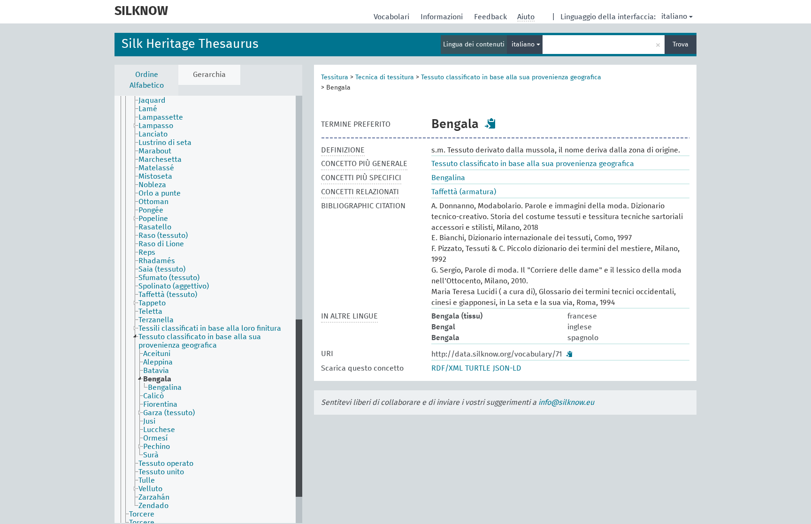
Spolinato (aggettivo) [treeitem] (173, 286)
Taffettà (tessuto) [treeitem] (167, 294)
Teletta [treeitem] (150, 311)
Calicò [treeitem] (153, 396)
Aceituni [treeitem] (156, 353)
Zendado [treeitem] (153, 505)
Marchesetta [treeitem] (160, 159)
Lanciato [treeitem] (153, 134)
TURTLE (477, 368)
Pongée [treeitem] (150, 210)
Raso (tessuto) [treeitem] (163, 235)
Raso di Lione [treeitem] (161, 244)
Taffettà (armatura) (463, 192)
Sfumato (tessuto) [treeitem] (168, 277)
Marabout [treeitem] (154, 151)
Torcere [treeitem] (141, 514)
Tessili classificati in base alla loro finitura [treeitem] (209, 328)
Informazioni (443, 17)
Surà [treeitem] (151, 455)
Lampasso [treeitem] (155, 125)
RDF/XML (447, 368)
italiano (674, 16)
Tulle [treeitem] (146, 480)
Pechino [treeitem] (156, 446)
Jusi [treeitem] (149, 421)
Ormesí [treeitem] (155, 438)
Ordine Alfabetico (147, 80)
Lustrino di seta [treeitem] (164, 142)
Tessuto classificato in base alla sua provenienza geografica (511, 77)
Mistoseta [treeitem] (155, 176)
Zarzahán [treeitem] (153, 497)
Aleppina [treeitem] (158, 362)
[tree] (208, 309)
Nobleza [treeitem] (152, 185)
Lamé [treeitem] (147, 109)
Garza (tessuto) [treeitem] (169, 413)
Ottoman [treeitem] (153, 201)
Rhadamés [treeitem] (156, 261)
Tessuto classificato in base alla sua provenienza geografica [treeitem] (199, 341)
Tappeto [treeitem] (152, 303)
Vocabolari (392, 17)
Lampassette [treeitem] (160, 117)
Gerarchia (209, 74)
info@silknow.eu (566, 402)
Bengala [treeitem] (157, 379)
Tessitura (334, 77)
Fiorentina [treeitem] (160, 404)
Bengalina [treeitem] (165, 387)
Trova (681, 44)
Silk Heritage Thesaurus (190, 44)
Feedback (491, 17)
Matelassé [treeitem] (156, 168)
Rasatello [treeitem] (154, 227)
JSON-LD (507, 368)
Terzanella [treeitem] (156, 320)
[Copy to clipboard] (490, 123)
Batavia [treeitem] (156, 370)
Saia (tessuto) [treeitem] (161, 269)
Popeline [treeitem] (153, 218)
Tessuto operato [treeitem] (165, 463)
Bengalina (448, 178)
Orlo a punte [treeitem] (159, 193)
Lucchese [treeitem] (159, 429)
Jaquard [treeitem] (152, 100)
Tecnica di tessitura (384, 77)
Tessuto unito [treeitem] (161, 472)
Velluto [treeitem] (150, 489)
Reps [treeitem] (146, 252)
